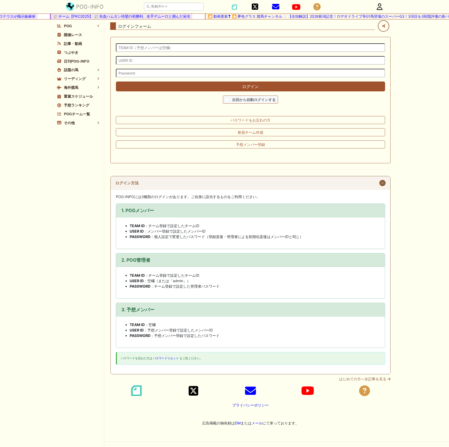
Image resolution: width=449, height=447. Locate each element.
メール (257, 423)
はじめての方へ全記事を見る (363, 379)
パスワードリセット (166, 358)
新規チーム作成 (250, 132)
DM (238, 423)
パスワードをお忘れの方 (250, 120)
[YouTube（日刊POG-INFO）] (296, 7)
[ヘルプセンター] (317, 7)
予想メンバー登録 (250, 144)
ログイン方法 (127, 183)
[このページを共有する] (383, 26)
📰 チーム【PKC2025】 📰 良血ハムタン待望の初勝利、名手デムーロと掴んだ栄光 (118, 16)
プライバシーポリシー (250, 405)
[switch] (227, 100)
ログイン (250, 86)
